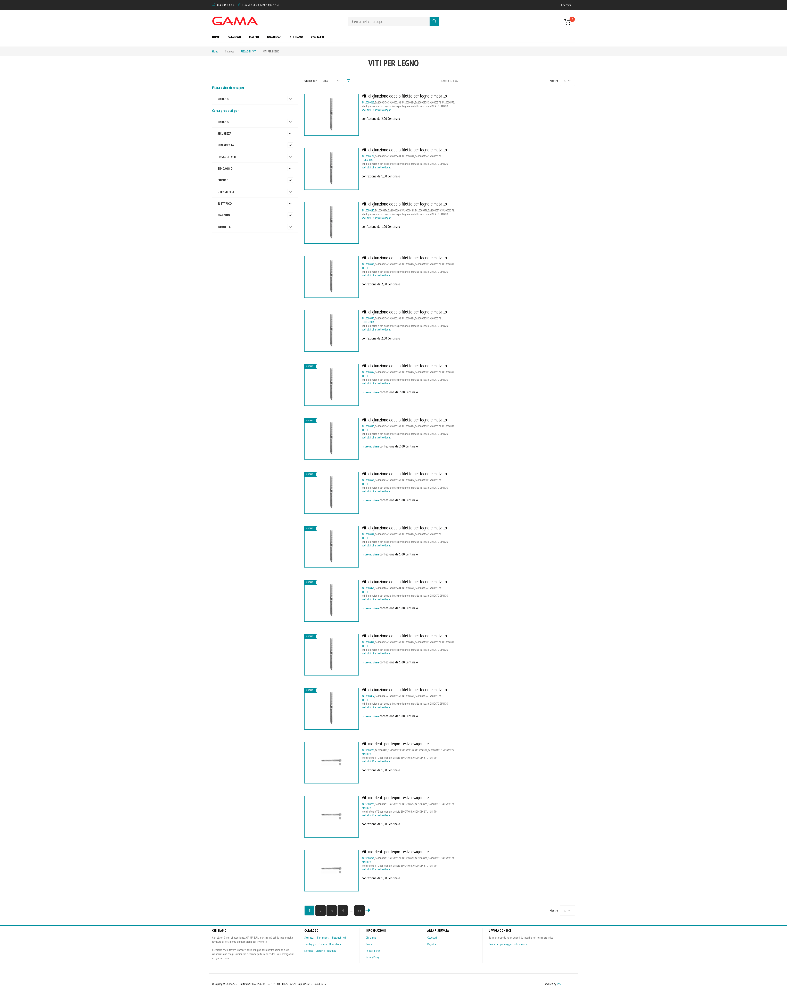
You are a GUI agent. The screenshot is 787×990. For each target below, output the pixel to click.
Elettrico (308, 951)
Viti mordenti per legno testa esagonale (395, 743)
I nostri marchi (373, 951)
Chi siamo (371, 937)
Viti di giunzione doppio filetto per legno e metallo (404, 96)
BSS (559, 984)
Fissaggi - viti (339, 937)
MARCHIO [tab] (223, 99)
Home (215, 51)
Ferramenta (323, 937)
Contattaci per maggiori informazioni (508, 944)
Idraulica (331, 951)
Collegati (432, 937)
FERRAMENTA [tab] (225, 145)
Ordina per (310, 80)
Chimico (322, 944)
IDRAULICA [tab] (224, 227)
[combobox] (389, 21)
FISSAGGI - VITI (248, 51)
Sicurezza (309, 937)
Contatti (370, 944)
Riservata (566, 5)
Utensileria (335, 944)
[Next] (367, 910)
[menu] (269, 37)
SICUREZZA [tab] (224, 133)
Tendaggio (310, 944)
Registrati (432, 944)
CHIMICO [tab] (222, 180)
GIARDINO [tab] (223, 215)
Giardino (320, 951)
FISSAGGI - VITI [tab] (226, 157)
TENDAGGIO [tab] (224, 168)
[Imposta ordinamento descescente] (348, 80)
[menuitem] (217, 37)
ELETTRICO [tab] (224, 203)
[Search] (434, 21)
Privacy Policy (372, 957)
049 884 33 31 (225, 5)
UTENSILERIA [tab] (225, 192)
